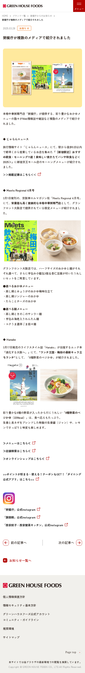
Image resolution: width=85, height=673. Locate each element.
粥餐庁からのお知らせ (41, 15)
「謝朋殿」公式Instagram (19, 517)
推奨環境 (8, 628)
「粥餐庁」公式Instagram (19, 510)
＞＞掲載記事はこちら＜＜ (19, 175)
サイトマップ (11, 637)
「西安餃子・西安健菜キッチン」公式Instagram (33, 525)
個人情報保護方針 (14, 597)
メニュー (79, 8)
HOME (5, 15)
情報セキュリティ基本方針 (19, 605)
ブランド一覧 (19, 15)
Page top (70, 652)
